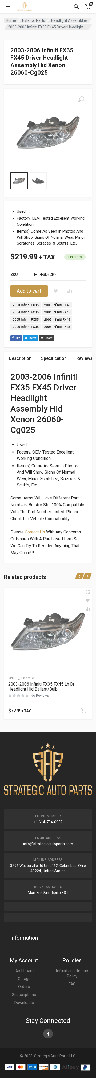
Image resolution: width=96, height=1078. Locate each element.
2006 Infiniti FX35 (26, 327)
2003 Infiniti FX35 (26, 305)
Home (11, 20)
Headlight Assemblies (69, 20)
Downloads (24, 1002)
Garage (24, 978)
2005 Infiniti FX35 (26, 320)
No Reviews (40, 696)
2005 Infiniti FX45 (57, 320)
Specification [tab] (54, 358)
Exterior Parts (33, 20)
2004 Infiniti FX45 (57, 312)
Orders (24, 986)
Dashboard (24, 970)
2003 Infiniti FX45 (57, 305)
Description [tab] (20, 358)
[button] (84, 711)
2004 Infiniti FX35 (26, 312)
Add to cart (29, 291)
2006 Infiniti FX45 (57, 327)
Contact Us (35, 531)
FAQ (72, 984)
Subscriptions (24, 994)
